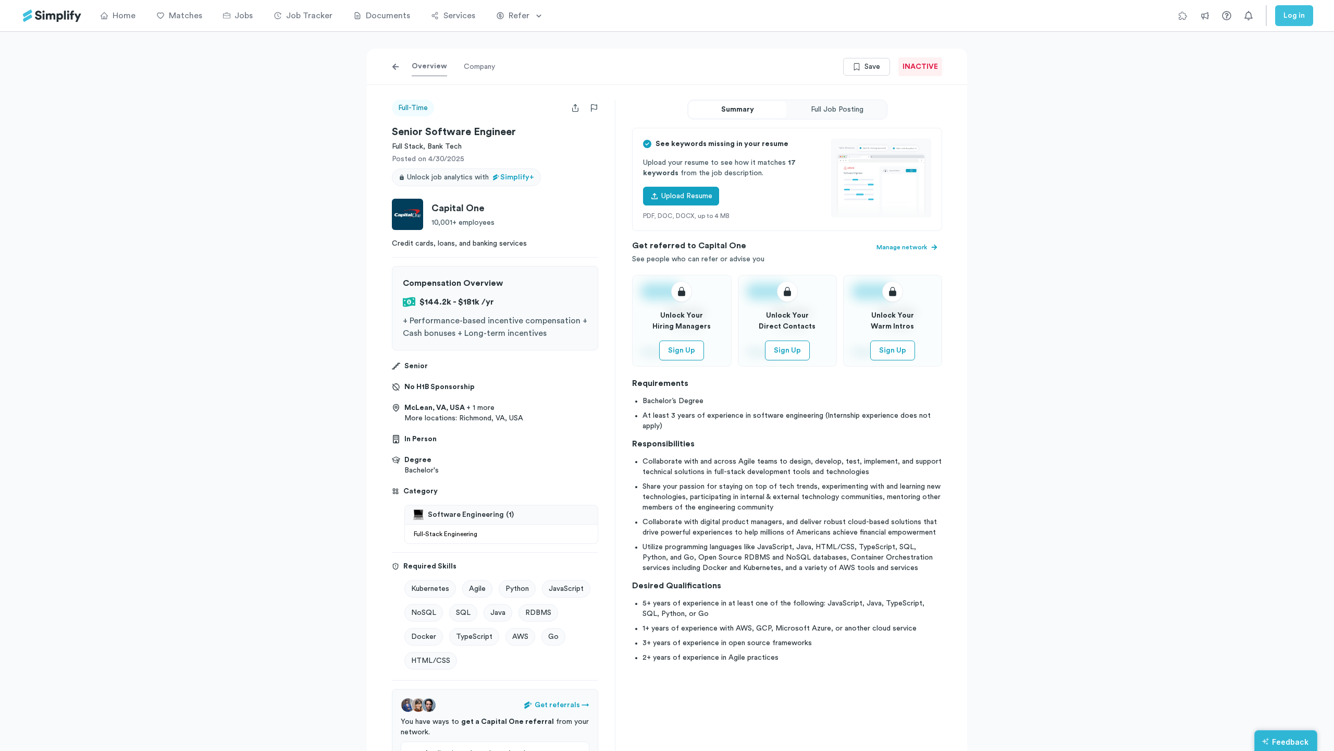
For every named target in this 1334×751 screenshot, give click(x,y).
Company (479, 66)
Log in (1294, 15)
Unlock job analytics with (470, 177)
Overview (429, 66)
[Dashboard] (52, 15)
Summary (737, 109)
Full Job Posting (837, 109)
